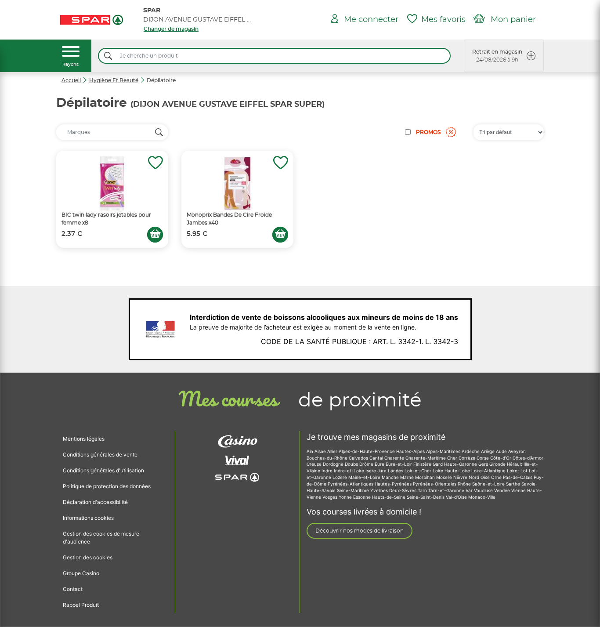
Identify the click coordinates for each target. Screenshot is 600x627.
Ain (310, 451)
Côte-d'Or (501, 457)
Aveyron (517, 451)
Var (470, 490)
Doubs (352, 464)
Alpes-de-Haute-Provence (367, 451)
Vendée (502, 490)
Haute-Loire (458, 470)
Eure (380, 464)
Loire (439, 470)
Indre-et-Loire (349, 470)
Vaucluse (484, 490)
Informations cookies (88, 518)
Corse (483, 457)
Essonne (362, 497)
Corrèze (468, 457)
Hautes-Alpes (411, 451)
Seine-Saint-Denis (426, 497)
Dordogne (334, 464)
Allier (333, 451)
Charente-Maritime (426, 457)
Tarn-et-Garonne (447, 490)
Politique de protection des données (107, 486)
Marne (407, 477)
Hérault (515, 464)
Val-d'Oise (457, 497)
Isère (371, 470)
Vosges (330, 497)
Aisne (320, 451)
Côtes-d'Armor (528, 457)
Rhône (465, 483)
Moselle (444, 477)
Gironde (498, 464)
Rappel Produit (81, 605)
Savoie (528, 483)
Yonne (346, 497)
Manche (391, 477)
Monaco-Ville (481, 497)
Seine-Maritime (353, 490)
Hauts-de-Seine (389, 497)
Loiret (513, 470)
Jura (382, 470)
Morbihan (425, 477)
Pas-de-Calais (518, 477)
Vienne (519, 490)
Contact (73, 589)
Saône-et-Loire (489, 483)
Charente (394, 457)
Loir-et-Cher (419, 470)
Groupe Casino (81, 573)
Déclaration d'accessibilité (95, 502)
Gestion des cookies (87, 557)
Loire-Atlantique (489, 470)
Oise (486, 477)
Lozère (340, 477)
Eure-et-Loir (399, 464)
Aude (502, 451)
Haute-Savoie (322, 490)
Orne (497, 477)
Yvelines (379, 490)
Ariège (488, 451)
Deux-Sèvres (403, 490)
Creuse (315, 464)
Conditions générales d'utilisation (103, 470)
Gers (483, 464)
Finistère (423, 464)
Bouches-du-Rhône (328, 457)
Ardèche (471, 451)
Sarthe (513, 483)
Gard (438, 464)
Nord (475, 477)
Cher (453, 457)
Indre (328, 470)
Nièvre (461, 477)
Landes (396, 470)
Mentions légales (84, 438)
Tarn (423, 490)
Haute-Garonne (461, 464)
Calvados (359, 457)
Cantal (376, 457)
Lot (524, 470)
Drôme (367, 464)
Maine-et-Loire (365, 477)
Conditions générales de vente (100, 454)
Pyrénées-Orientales (435, 483)
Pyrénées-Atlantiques (351, 483)
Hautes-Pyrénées (394, 483)
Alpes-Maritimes (444, 451)
